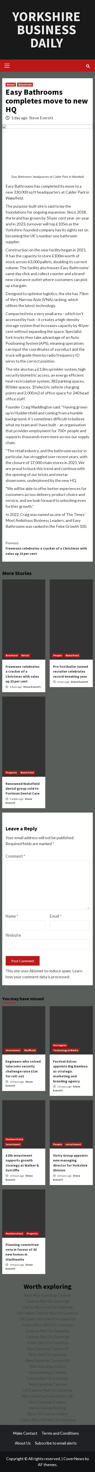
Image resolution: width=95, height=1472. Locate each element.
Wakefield (25, 84)
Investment (13, 1050)
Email (55, 916)
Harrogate (59, 1045)
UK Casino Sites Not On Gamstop (47, 1318)
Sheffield (30, 1050)
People (57, 655)
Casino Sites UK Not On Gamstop (47, 1419)
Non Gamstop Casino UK (48, 1348)
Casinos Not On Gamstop (47, 1301)
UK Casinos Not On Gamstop (47, 1390)
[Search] (88, 66)
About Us (23, 1443)
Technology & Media (65, 1050)
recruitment (73, 1144)
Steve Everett (41, 117)
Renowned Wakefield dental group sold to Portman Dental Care (23, 788)
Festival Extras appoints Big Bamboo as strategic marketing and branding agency (70, 1071)
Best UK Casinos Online (47, 1413)
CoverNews (73, 1458)
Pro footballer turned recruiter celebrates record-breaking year (70, 671)
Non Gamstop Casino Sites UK (47, 1396)
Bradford (12, 655)
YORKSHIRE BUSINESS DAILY (46, 29)
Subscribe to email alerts (56, 1443)
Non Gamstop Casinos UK (48, 1360)
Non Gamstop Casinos (47, 1372)
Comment (15, 856)
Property (11, 772)
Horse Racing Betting (47, 1407)
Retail (11, 84)
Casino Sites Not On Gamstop (47, 1307)
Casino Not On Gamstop (47, 1342)
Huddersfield (14, 1139)
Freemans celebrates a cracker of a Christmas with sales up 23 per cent (46, 548)
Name (12, 916)
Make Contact (25, 1433)
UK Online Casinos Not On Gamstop (47, 1312)
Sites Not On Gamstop (47, 1354)
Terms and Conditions (60, 1433)
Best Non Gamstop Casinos (47, 1295)
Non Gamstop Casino (47, 1366)
